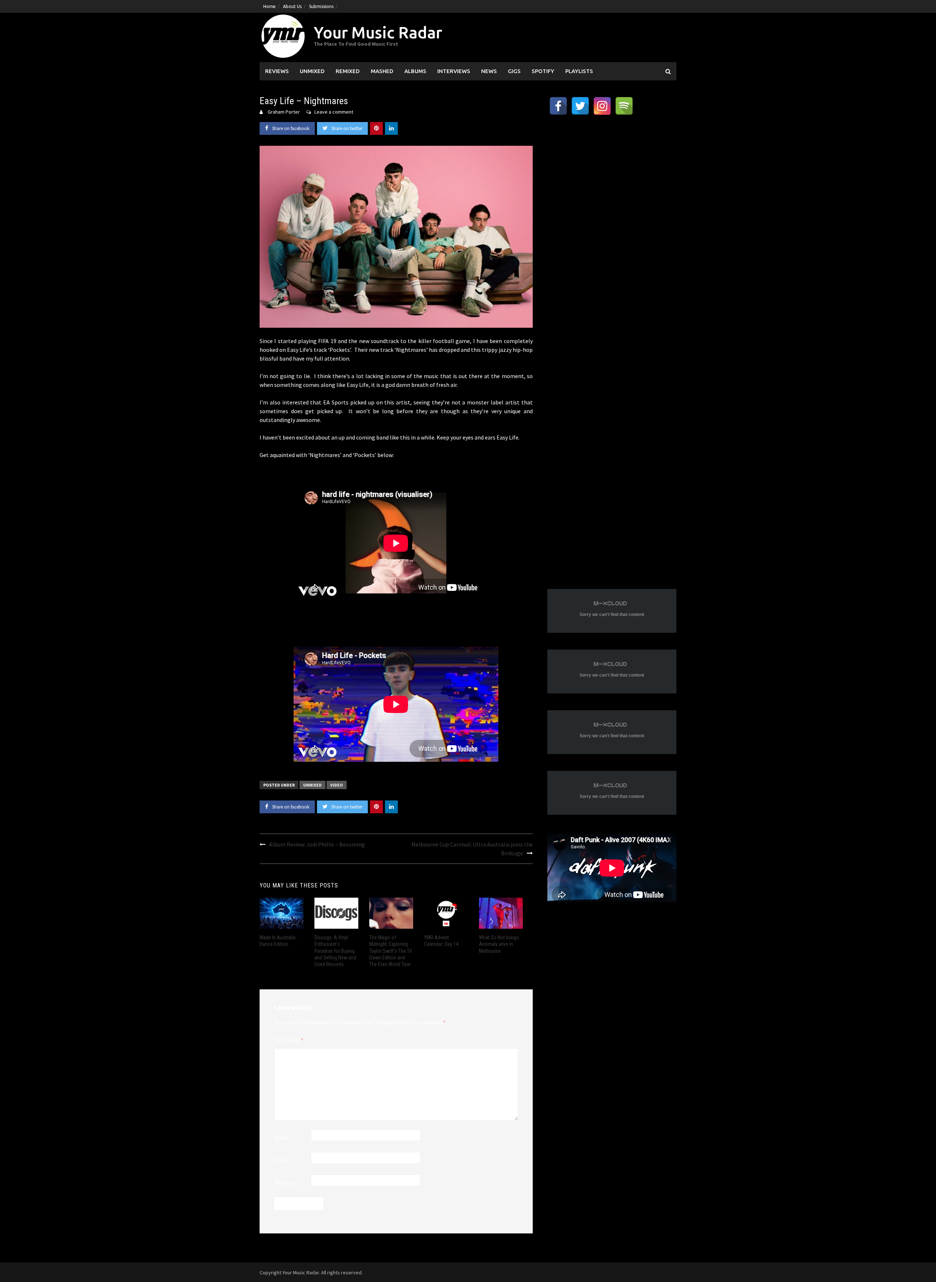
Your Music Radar (378, 32)
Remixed (348, 71)
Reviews (277, 71)
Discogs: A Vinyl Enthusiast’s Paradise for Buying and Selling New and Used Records (335, 951)
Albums (415, 71)
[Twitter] (580, 106)
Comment (288, 1040)
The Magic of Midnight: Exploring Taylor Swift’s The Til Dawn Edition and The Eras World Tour (390, 951)
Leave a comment (333, 112)
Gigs (514, 71)
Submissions (321, 6)
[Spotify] (624, 106)
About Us (292, 6)
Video (336, 785)
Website (284, 1182)
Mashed (382, 71)
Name (281, 1137)
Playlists (579, 71)
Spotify (543, 71)
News (489, 71)
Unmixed (312, 71)
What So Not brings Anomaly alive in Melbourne (499, 944)
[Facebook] (558, 106)
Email (281, 1160)
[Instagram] (602, 106)
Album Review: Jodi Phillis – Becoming (317, 844)
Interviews (453, 71)
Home (269, 6)
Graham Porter (284, 112)
